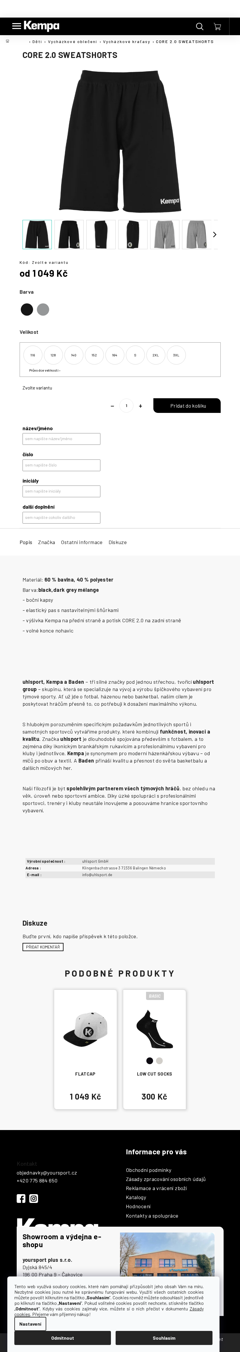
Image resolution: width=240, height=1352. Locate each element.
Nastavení (30, 1324)
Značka (46, 542)
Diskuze (118, 542)
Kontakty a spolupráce (152, 1216)
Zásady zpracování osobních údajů (166, 1179)
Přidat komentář (43, 946)
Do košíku (186, 405)
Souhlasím (164, 1338)
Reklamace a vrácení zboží (156, 1188)
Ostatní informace (81, 542)
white (159, 1060)
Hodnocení (138, 1206)
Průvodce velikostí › (45, 370)
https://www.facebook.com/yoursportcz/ (21, 1198)
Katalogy (136, 1197)
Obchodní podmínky (148, 1170)
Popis (26, 542)
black (149, 1060)
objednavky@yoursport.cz (47, 1172)
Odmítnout (62, 1338)
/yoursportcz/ (33, 1198)
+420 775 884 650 (37, 1180)
